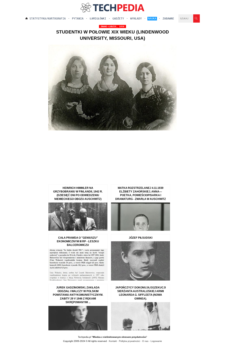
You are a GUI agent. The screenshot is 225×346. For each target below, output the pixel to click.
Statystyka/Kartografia (47, 18)
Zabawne (168, 18)
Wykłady (136, 18)
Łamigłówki (98, 18)
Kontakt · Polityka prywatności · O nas (128, 341)
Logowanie (156, 341)
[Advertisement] (112, 156)
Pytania (78, 18)
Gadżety (118, 18)
